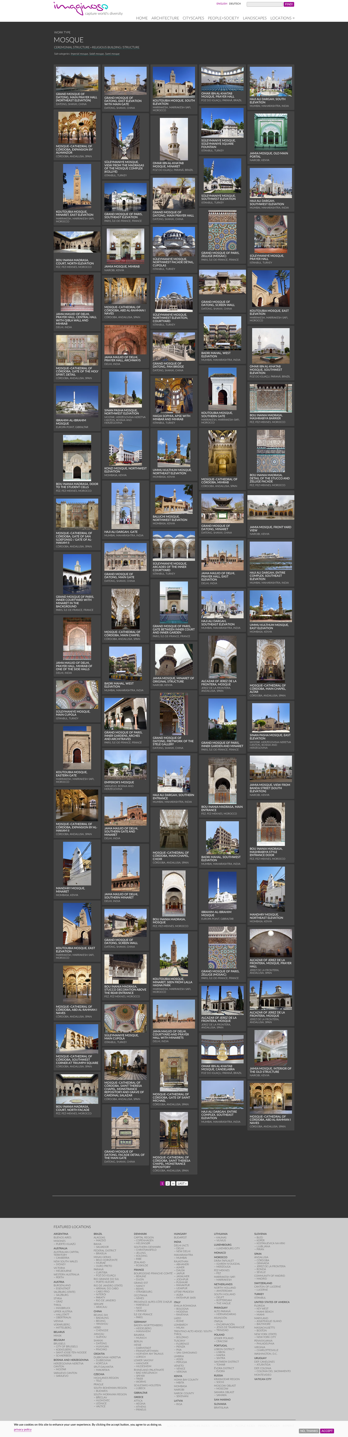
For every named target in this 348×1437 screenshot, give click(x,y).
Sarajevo (62, 1376)
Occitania (140, 1295)
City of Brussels (67, 1346)
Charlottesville (267, 1350)
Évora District (224, 1368)
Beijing (100, 1321)
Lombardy (181, 1324)
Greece (138, 1397)
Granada (263, 1263)
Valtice (100, 1406)
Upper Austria (63, 1311)
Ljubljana (263, 1246)
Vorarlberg (62, 1324)
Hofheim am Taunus (149, 1353)
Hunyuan (102, 1346)
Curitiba (101, 1272)
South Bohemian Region (110, 1388)
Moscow (222, 1388)
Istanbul (260, 1297)
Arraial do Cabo (107, 1288)
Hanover (142, 1363)
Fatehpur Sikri (186, 1297)
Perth (60, 1277)
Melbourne (64, 1271)
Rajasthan (181, 1261)
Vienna (58, 1321)
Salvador (102, 1247)
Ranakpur (183, 1285)
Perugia (181, 1362)
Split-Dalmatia (103, 1367)
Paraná (98, 1269)
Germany (140, 1322)
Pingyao (101, 1349)
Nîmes (140, 1298)
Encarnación (225, 1324)
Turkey (259, 1294)
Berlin (138, 1341)
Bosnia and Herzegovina (71, 1360)
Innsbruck (63, 1308)
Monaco (220, 1252)
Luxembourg (222, 1244)
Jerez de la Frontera (271, 1266)
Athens (141, 1406)
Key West (262, 1308)
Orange (141, 1310)
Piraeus (141, 1409)
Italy (177, 1302)
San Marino (222, 1399)
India (177, 1242)
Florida (259, 1305)
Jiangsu (99, 1334)
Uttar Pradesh (184, 1291)
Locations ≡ (282, 18)
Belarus (59, 1332)
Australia (60, 1248)
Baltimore (264, 1324)
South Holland (224, 1294)
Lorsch (141, 1357)
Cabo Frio (102, 1291)
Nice (139, 1308)
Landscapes (255, 18)
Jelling (141, 1253)
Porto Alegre (105, 1282)
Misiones (59, 1241)
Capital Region (144, 1237)
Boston (262, 1330)
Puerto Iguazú (66, 1244)
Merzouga (223, 1266)
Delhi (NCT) (181, 1245)
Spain (258, 1254)
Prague (98, 1384)
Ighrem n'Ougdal (228, 1264)
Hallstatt (62, 1314)
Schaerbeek (64, 1355)
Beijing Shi (101, 1315)
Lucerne (262, 1289)
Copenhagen (145, 1240)
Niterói (101, 1294)
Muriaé (101, 1263)
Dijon (140, 1279)
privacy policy (23, 1429)
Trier (139, 1379)
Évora (220, 1371)
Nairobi (179, 1389)
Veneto (179, 1365)
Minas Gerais (102, 1257)
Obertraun (63, 1317)
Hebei (97, 1327)
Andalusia (261, 1257)
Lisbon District (224, 1349)
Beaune (141, 1276)
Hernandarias (226, 1314)
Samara (221, 1395)
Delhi (180, 1248)
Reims (140, 1289)
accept (327, 1431)
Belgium (59, 1340)
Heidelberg (144, 1328)
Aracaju (101, 1307)
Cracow (221, 1341)
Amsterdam (224, 1291)
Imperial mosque (79, 53)
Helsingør (143, 1243)
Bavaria (139, 1335)
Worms (141, 1381)
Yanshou (102, 1324)
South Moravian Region (110, 1394)
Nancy (140, 1286)
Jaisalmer (182, 1276)
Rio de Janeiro (106, 1300)
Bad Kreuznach (146, 1373)
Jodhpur (182, 1279)
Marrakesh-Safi (224, 1277)
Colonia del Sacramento (274, 1371)
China (98, 1311)
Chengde (102, 1330)
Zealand (139, 1262)
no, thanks (309, 1431)
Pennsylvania (263, 1340)
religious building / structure (115, 47)
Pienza (180, 1346)
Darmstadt (143, 1348)
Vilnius (221, 1240)
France (139, 1270)
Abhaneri (182, 1264)
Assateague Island (269, 1321)
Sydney (61, 1264)
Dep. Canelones (264, 1361)
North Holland (225, 1287)
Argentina (61, 1234)
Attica (138, 1400)
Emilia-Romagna (185, 1305)
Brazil (98, 1234)
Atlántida (263, 1364)
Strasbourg (144, 1291)
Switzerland (263, 1283)
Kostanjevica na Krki (271, 1243)
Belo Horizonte (107, 1260)
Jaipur (180, 1273)
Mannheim (143, 1331)
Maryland (261, 1318)
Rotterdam (224, 1300)
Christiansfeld (146, 1250)
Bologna (182, 1309)
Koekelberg (64, 1349)
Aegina (140, 1403)
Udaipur (181, 1288)
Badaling (102, 1318)
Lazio (177, 1318)
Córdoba (263, 1260)
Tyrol (57, 1305)
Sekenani (182, 1396)
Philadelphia (265, 1343)
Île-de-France (143, 1314)
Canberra (62, 1258)
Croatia (99, 1353)
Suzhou (101, 1337)
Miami (260, 1314)
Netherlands (223, 1284)
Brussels (59, 1343)
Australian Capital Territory (66, 1253)
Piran (260, 1249)
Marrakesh (224, 1279)
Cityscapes (193, 18)
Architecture (165, 18)
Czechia (99, 1374)
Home (142, 18)
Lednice (101, 1403)
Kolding (141, 1256)
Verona (181, 1371)
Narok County (184, 1393)
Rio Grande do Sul (106, 1279)
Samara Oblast (224, 1392)
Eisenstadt (63, 1288)
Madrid (262, 1278)
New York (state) (265, 1334)
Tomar (220, 1364)
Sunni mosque (112, 53)
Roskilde (142, 1265)
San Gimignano (186, 1352)
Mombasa (180, 1386)
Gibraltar (140, 1392)
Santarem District (226, 1361)
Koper (261, 1240)
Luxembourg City (228, 1248)
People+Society (223, 18)
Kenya (178, 1376)
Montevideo (262, 1375)
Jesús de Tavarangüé (230, 1327)
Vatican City (263, 1379)
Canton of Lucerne (267, 1286)
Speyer (140, 1376)
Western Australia (66, 1274)
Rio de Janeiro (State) (108, 1285)
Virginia (259, 1347)
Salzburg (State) (64, 1292)
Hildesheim (143, 1366)
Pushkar (182, 1282)
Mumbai (181, 1258)
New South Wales (66, 1261)
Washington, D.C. (265, 1353)
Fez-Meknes (221, 1270)
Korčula (101, 1363)
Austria (59, 1282)
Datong (101, 1343)
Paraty (100, 1297)
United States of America (272, 1302)
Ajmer (180, 1267)
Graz (59, 1301)
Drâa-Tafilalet (224, 1260)
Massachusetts (264, 1327)
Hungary (180, 1234)
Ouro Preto (104, 1266)
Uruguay (260, 1358)
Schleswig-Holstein (147, 1385)
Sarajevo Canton (65, 1373)
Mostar (61, 1369)
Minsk (58, 1335)
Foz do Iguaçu (106, 1275)
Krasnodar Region (227, 1379)
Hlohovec (103, 1400)
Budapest (180, 1237)
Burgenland (62, 1285)
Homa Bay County (186, 1379)
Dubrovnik (103, 1360)
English (222, 3)
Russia (218, 1375)
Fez (218, 1273)
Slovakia (220, 1404)
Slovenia (260, 1234)
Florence (182, 1344)
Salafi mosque (96, 53)
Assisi (179, 1359)
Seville (261, 1272)
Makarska (102, 1370)
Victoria (59, 1268)
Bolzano (182, 1337)
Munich (141, 1338)
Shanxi (98, 1340)
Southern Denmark (147, 1247)
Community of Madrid (269, 1275)
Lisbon (220, 1352)
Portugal (220, 1345)
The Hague (223, 1303)
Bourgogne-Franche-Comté (153, 1273)
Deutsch (235, 3)
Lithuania (221, 1234)
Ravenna (182, 1314)
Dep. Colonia (262, 1368)
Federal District (105, 1250)
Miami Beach (265, 1311)
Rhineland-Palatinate (149, 1370)
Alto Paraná (222, 1311)
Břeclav (101, 1397)
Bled (260, 1237)
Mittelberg (63, 1327)
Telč (99, 1381)
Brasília (101, 1253)
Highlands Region (106, 1378)
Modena (182, 1311)
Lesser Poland (223, 1338)
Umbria (179, 1356)
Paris (139, 1317)
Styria (58, 1298)
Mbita (180, 1382)
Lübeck (141, 1388)
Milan (180, 1327)
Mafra (220, 1355)
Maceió (101, 1240)
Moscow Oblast (225, 1385)
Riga (179, 1404)
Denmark (140, 1234)
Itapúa (218, 1321)
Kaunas (221, 1237)
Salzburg (62, 1295)
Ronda (261, 1269)
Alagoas (99, 1237)
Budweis (101, 1391)
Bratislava (221, 1407)
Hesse (137, 1345)
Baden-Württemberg (148, 1325)
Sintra (220, 1358)
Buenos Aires (62, 1237)
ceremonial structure (72, 47)
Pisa (178, 1349)
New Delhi (183, 1251)
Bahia (97, 1244)
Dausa (180, 1270)
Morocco (220, 1257)
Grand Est (141, 1283)
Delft (220, 1297)
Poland (219, 1334)
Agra (179, 1295)
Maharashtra (183, 1255)
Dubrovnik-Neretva (107, 1357)
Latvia (178, 1400)
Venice (180, 1368)
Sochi (220, 1382)
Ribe (139, 1259)
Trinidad (222, 1330)
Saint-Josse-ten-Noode (71, 1352)
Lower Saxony (143, 1360)
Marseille (142, 1305)
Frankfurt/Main (147, 1351)
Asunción (220, 1318)
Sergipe (98, 1304)
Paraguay (221, 1307)
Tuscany (179, 1340)
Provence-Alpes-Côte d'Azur (153, 1302)
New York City (266, 1337)
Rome (180, 1321)
